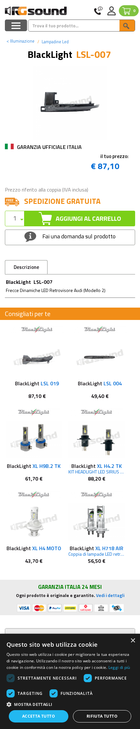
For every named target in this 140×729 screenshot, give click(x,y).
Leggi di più (119, 667)
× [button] (132, 640)
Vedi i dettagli (110, 595)
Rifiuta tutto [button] (102, 716)
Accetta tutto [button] (38, 716)
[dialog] (70, 681)
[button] (70, 704)
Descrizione (26, 267)
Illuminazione (21, 41)
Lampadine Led (55, 41)
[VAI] (127, 25)
